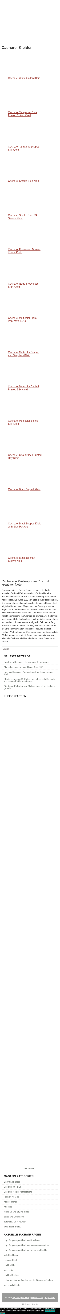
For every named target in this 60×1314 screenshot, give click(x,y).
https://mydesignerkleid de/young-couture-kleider (26, 1245)
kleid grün (8, 1270)
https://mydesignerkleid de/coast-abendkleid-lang (26, 1250)
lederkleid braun (11, 1255)
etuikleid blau (10, 1265)
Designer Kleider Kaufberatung (18, 1192)
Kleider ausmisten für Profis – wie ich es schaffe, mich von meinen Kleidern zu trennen (29, 680)
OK (46, 1310)
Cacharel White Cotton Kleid (24, 78)
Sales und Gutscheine (14, 1217)
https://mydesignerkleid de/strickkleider (22, 1240)
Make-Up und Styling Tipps (16, 1212)
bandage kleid (10, 1260)
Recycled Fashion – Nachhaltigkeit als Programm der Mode (28, 673)
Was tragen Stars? (12, 1227)
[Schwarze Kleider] (30, 971)
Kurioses (8, 1207)
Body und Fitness (12, 1182)
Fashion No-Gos (11, 1197)
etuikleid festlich (11, 1275)
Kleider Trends (10, 1202)
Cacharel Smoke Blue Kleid (24, 181)
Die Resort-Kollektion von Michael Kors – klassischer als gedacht (30, 687)
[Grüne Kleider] (30, 1127)
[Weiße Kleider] (30, 1010)
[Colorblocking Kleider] (30, 777)
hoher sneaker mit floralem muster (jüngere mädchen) (28, 1280)
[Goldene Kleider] (30, 854)
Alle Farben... (30, 1168)
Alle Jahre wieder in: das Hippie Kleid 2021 (23, 667)
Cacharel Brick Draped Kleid (24, 489)
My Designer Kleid (20, 1297)
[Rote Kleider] (30, 1088)
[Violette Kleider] (30, 1166)
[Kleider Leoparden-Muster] (30, 816)
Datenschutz (37, 1297)
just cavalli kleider (12, 1285)
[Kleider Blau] (30, 1049)
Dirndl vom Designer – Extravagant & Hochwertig (26, 662)
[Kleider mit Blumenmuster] (30, 738)
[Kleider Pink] (30, 932)
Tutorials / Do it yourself (15, 1222)
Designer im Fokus (12, 1187)
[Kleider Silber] (30, 893)
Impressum (50, 1297)
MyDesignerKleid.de (30, 1304)
